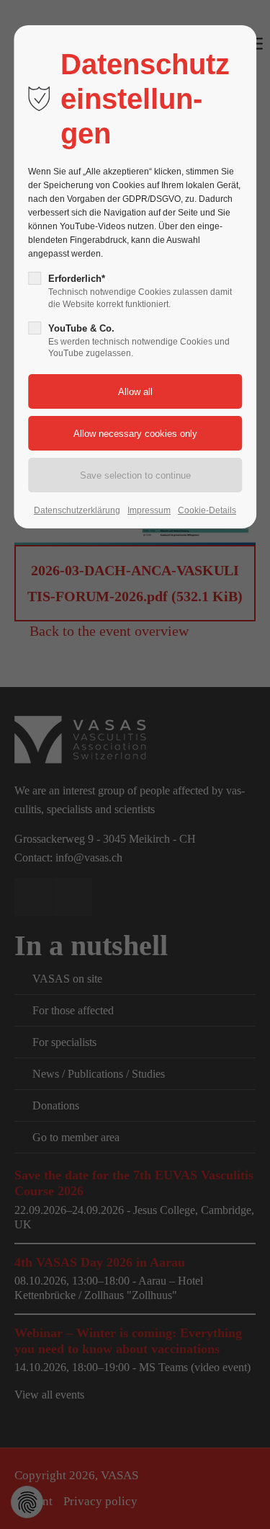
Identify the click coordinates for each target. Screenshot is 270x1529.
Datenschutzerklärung (77, 510)
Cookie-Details (207, 510)
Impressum (149, 510)
